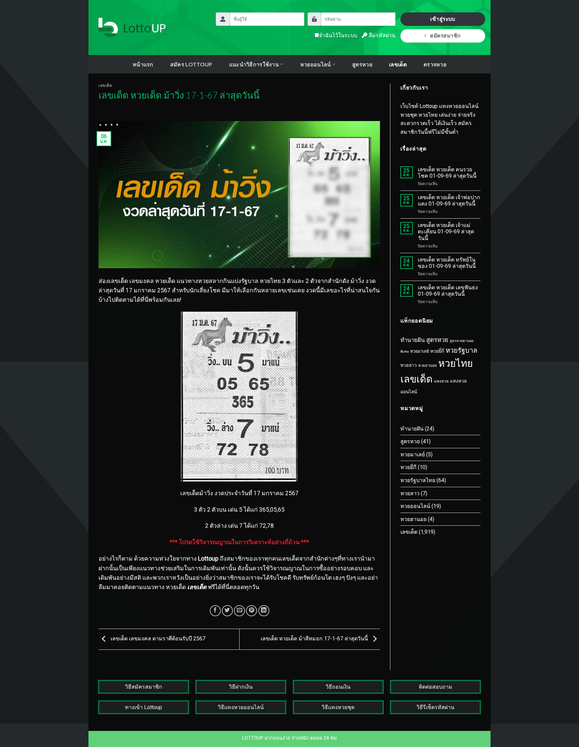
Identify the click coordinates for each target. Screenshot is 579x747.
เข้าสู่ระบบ (442, 19)
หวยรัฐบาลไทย (417, 480)
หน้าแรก (143, 64)
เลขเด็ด (398, 64)
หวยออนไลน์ (415, 506)
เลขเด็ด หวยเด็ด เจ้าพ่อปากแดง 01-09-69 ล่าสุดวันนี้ (449, 200)
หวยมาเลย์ (419, 351)
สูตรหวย (362, 64)
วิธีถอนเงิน (338, 687)
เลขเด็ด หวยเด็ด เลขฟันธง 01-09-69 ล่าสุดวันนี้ (448, 290)
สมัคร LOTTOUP (191, 64)
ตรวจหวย (435, 64)
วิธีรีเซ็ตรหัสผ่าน (435, 707)
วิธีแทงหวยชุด (338, 707)
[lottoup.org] (132, 27)
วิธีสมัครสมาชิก (143, 687)
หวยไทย (455, 363)
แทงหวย (441, 381)
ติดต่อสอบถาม (435, 687)
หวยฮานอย (427, 365)
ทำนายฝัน (412, 340)
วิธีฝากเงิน (241, 687)
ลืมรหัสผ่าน (381, 35)
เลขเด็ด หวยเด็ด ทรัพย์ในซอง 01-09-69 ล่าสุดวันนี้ (447, 262)
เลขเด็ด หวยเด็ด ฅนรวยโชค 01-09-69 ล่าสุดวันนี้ (447, 172)
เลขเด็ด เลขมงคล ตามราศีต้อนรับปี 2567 (157, 639)
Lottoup (208, 558)
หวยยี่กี (437, 351)
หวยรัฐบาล (461, 350)
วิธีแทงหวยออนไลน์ (241, 707)
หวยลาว (408, 365)
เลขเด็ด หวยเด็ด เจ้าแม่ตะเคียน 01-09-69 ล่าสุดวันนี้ (446, 231)
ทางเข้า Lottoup (143, 707)
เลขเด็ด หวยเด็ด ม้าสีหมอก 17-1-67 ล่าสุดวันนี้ (315, 639)
